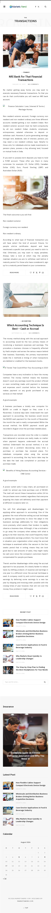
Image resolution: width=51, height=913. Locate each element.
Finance (26, 72)
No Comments (33, 84)
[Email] (43, 272)
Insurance (25, 748)
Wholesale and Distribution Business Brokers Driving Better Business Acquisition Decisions (32, 633)
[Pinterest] (39, 272)
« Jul (4, 879)
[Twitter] (36, 272)
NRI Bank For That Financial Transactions (25, 78)
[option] (25, 740)
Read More (14, 272)
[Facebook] (33, 272)
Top (26, 908)
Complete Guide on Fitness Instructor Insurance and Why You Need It (25, 755)
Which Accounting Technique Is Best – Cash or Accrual (25, 327)
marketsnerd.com (25, 901)
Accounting (26, 321)
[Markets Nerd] (18, 7)
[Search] (44, 6)
